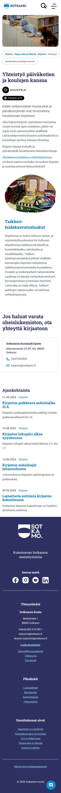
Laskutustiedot (30, 645)
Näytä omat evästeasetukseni (30, 766)
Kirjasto (42, 54)
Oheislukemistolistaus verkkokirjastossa (27, 157)
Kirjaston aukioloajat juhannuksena (19, 467)
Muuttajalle (30, 692)
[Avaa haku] (44, 6)
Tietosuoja (30, 655)
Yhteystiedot (30, 701)
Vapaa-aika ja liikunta (25, 54)
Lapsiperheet (30, 687)
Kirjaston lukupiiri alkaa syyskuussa (22, 436)
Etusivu (9, 54)
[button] (51, 785)
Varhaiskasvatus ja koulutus (30, 733)
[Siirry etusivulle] (15, 8)
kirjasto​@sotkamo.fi (23, 365)
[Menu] (54, 6)
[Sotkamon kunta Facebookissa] (15, 582)
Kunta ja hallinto (30, 747)
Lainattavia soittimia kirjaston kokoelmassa (27, 498)
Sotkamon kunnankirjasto (23, 343)
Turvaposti (30, 660)
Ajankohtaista (30, 697)
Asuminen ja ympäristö (30, 729)
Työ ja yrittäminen (31, 738)
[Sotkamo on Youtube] (35, 582)
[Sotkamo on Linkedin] (45, 582)
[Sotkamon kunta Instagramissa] (25, 582)
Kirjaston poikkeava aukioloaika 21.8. (28, 404)
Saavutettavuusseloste (30, 651)
